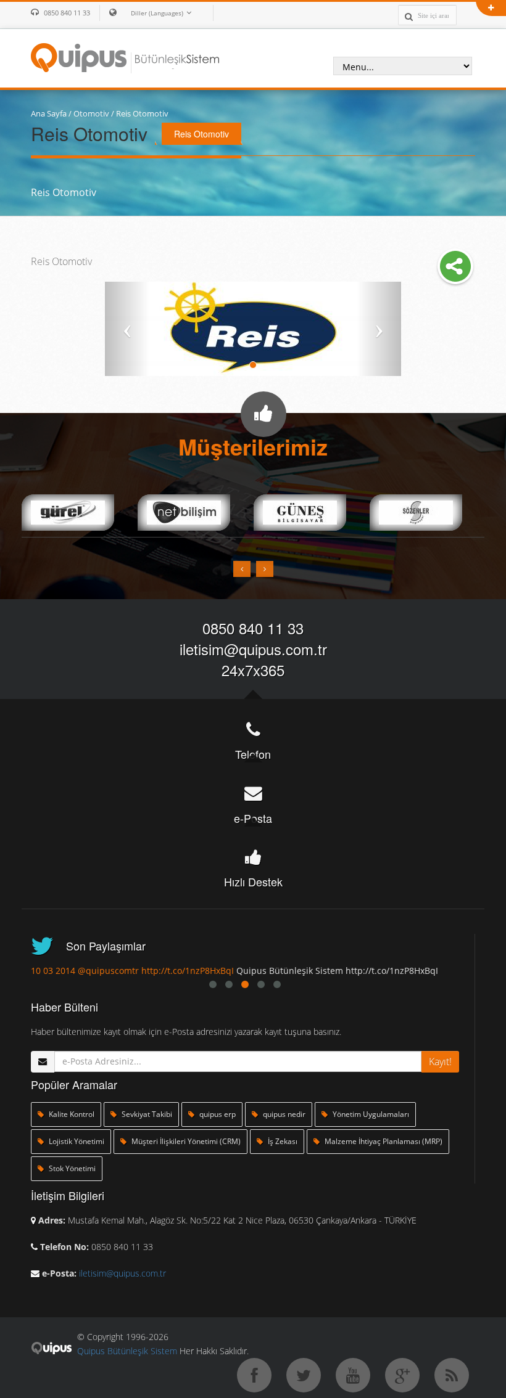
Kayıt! (440, 1061)
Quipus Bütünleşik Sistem (127, 1351)
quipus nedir (283, 1114)
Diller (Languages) (157, 13)
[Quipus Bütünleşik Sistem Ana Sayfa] (125, 56)
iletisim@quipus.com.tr (253, 649)
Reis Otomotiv (142, 113)
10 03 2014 (53, 970)
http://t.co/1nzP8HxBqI (187, 970)
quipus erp (216, 1114)
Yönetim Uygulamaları (370, 1114)
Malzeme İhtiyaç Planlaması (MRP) (382, 1141)
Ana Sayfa (49, 113)
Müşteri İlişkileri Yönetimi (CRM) (185, 1141)
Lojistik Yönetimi (75, 1141)
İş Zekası (281, 1141)
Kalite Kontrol (70, 1114)
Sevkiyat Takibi (146, 1114)
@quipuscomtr (108, 970)
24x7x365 (253, 670)
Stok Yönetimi (71, 1168)
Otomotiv (91, 113)
